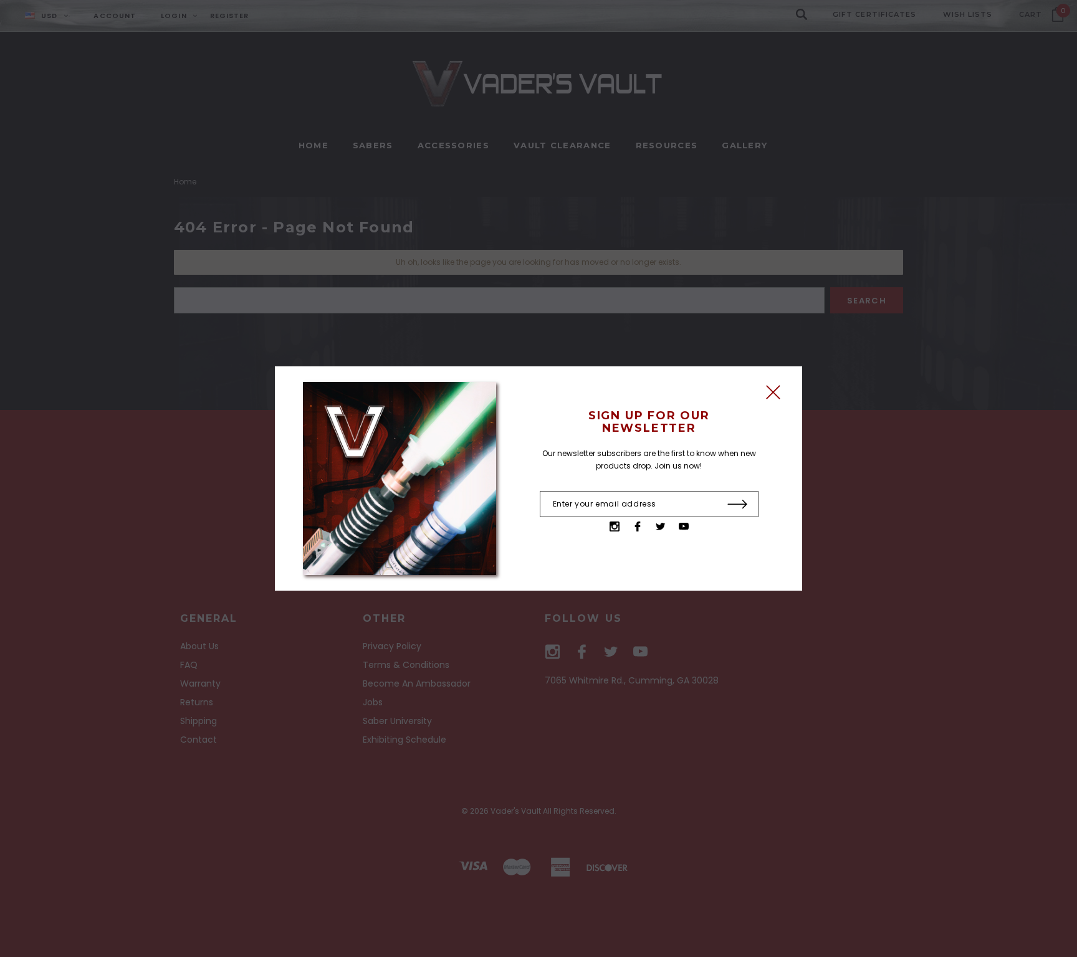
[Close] (773, 395)
